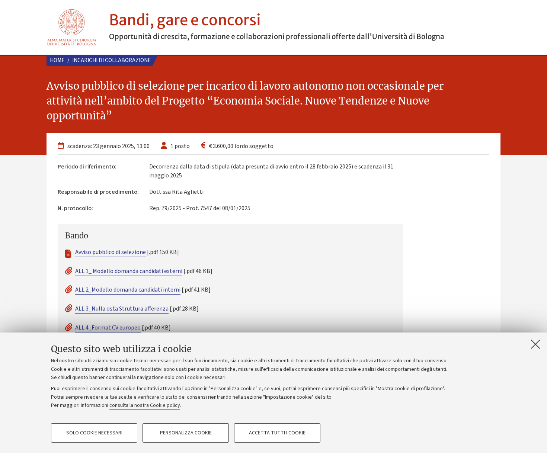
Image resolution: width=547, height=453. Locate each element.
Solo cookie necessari (94, 433)
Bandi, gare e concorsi (185, 20)
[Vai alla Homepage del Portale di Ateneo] (72, 27)
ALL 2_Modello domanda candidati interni (127, 290)
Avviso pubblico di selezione (110, 252)
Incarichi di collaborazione (111, 60)
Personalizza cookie (186, 433)
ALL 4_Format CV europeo (108, 328)
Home (57, 60)
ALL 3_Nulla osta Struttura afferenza (122, 309)
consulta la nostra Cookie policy (144, 405)
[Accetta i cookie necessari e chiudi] (535, 344)
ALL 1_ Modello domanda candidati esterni (128, 271)
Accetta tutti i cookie (277, 433)
